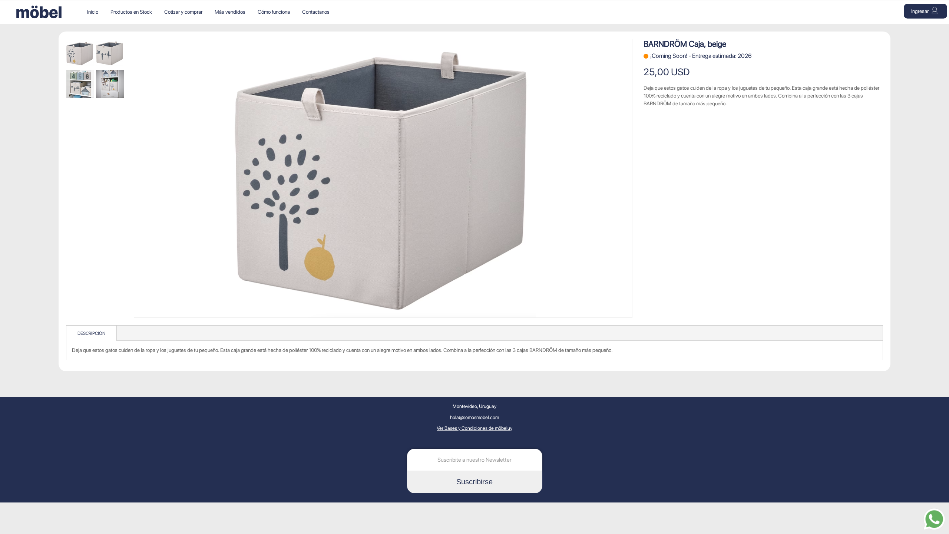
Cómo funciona (274, 12)
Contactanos (316, 12)
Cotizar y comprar (183, 12)
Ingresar (920, 11)
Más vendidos (230, 12)
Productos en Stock (131, 12)
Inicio (92, 12)
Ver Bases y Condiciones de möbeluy (474, 428)
